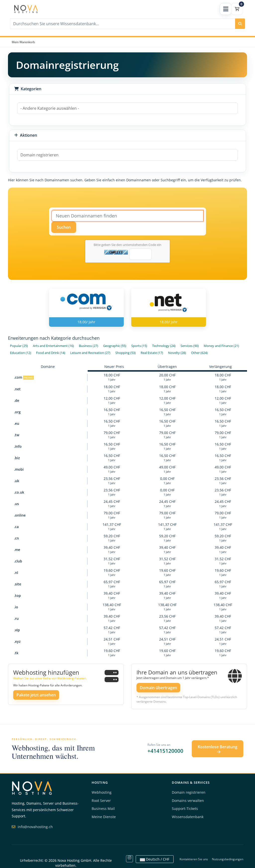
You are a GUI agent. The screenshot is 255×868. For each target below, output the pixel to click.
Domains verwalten (188, 800)
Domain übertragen (158, 687)
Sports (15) (139, 346)
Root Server (101, 800)
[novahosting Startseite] (32, 787)
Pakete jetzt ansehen (36, 695)
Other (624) (199, 353)
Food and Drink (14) (50, 353)
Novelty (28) (177, 353)
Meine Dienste (104, 816)
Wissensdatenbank (187, 816)
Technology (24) (164, 346)
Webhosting (102, 792)
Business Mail (103, 808)
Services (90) (190, 346)
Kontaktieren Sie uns (194, 859)
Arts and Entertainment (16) (53, 346)
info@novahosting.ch (35, 826)
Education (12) (20, 353)
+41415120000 (165, 750)
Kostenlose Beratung (217, 747)
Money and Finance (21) (221, 346)
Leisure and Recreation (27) (90, 353)
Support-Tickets (185, 808)
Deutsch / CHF (157, 859)
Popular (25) (19, 346)
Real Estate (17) (152, 353)
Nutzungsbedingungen (227, 859)
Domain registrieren (188, 792)
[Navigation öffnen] (226, 9)
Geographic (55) (114, 346)
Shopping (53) (125, 353)
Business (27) (88, 346)
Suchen (64, 227)
